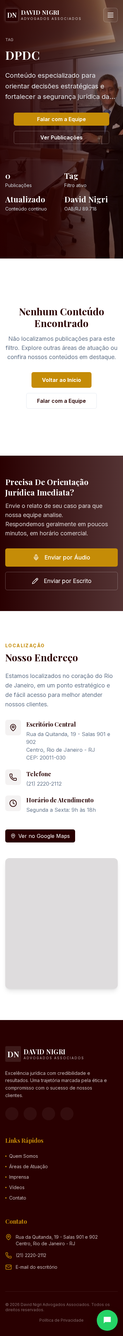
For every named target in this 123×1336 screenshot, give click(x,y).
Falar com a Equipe (61, 119)
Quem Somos (23, 1156)
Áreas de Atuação (28, 1166)
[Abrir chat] (107, 1320)
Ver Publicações (61, 137)
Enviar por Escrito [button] (68, 580)
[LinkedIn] (66, 1113)
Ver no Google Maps (44, 836)
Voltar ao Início (61, 380)
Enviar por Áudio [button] (67, 557)
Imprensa (19, 1177)
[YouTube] (48, 1113)
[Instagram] (30, 1113)
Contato (17, 1198)
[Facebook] (11, 1113)
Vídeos (17, 1187)
